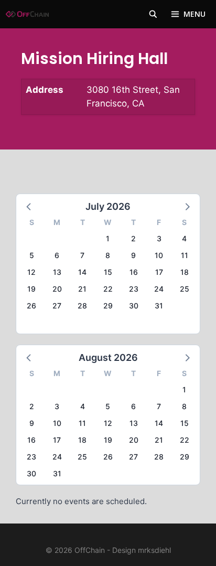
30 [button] (133, 305)
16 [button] (133, 272)
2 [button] (133, 238)
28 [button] (82, 305)
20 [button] (57, 288)
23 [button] (133, 288)
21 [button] (82, 288)
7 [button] (82, 255)
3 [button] (159, 238)
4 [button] (184, 238)
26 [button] (31, 305)
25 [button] (184, 288)
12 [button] (31, 272)
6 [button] (57, 255)
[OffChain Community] (27, 14)
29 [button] (108, 305)
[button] (29, 206)
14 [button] (82, 272)
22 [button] (108, 288)
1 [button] (108, 238)
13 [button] (57, 272)
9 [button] (133, 255)
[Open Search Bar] (153, 14)
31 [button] (159, 305)
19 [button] (31, 288)
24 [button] (159, 288)
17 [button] (159, 272)
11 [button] (184, 255)
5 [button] (31, 255)
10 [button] (159, 255)
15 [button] (108, 272)
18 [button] (184, 272)
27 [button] (56, 305)
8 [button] (107, 255)
